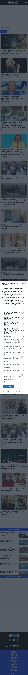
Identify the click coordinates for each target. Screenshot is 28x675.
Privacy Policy (22, 391)
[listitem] (14, 309)
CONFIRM (8, 386)
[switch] (22, 313)
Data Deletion (6, 391)
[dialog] (14, 337)
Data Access (14, 391)
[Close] (25, 283)
